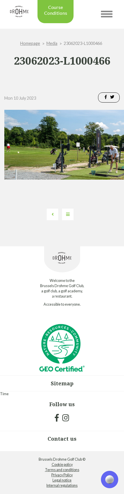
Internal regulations (62, 485)
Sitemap (62, 383)
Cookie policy (62, 464)
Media (51, 43)
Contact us (62, 438)
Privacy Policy (62, 475)
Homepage (30, 43)
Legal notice (62, 480)
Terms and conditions (62, 470)
